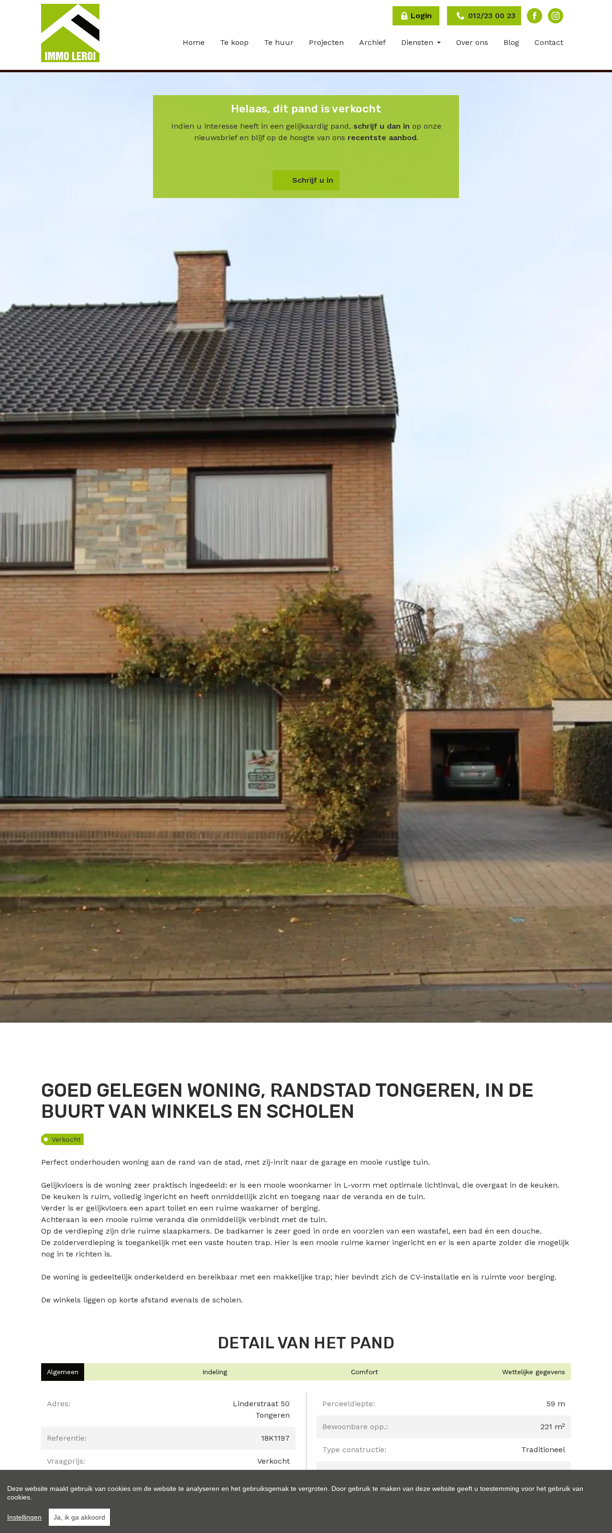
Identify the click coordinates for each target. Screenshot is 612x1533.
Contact (549, 42)
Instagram (555, 15)
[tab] (62, 1372)
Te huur (279, 42)
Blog (511, 42)
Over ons (472, 42)
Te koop (234, 42)
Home (194, 42)
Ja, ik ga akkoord (79, 1517)
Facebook (534, 15)
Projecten (326, 42)
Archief (372, 42)
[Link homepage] (70, 33)
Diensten (418, 42)
